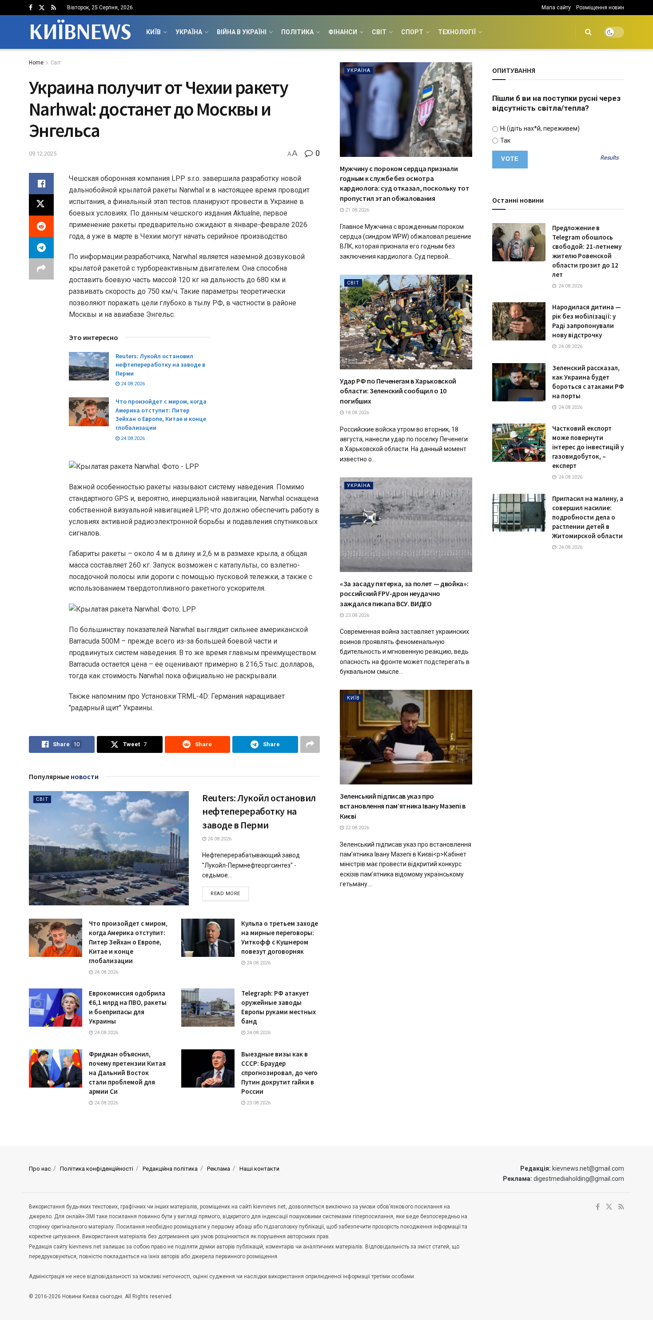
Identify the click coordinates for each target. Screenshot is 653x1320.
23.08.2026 (258, 1103)
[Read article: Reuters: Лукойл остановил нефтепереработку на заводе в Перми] (89, 366)
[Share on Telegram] (41, 247)
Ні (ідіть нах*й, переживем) (539, 128)
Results (609, 158)
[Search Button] (588, 32)
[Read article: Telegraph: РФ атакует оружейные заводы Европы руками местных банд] (208, 1007)
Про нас (40, 1168)
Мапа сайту (556, 7)
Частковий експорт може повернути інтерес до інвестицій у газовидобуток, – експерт (588, 447)
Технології (457, 32)
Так (504, 140)
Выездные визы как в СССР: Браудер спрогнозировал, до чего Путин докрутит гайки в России (279, 1073)
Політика (297, 32)
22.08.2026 (356, 828)
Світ (379, 32)
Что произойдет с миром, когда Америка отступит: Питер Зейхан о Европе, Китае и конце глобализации (161, 414)
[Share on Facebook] (41, 183)
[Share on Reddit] (41, 226)
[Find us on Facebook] (30, 8)
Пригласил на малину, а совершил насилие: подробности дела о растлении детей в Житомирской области (587, 517)
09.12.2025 (42, 153)
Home (36, 63)
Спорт (412, 32)
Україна (188, 32)
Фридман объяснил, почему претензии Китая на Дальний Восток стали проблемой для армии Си (127, 1073)
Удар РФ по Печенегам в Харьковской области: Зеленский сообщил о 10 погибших (398, 390)
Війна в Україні (242, 32)
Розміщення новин (600, 7)
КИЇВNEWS (80, 32)
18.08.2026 (356, 413)
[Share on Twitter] (41, 205)
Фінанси (342, 32)
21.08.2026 (356, 210)
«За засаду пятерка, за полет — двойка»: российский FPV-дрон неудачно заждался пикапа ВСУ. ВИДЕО (404, 593)
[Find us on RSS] (53, 8)
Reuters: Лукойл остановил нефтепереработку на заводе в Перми (160, 364)
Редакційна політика (170, 1168)
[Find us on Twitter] (42, 8)
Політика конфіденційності (96, 1168)
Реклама (218, 1168)
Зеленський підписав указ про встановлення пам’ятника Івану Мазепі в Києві (403, 806)
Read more (230, 893)
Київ (153, 32)
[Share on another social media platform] (41, 269)
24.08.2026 (132, 384)
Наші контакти (259, 1168)
